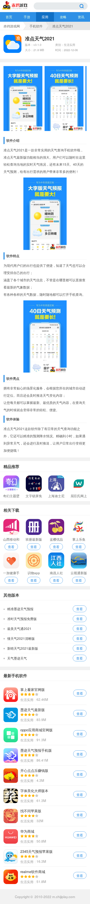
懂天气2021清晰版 (21, 638)
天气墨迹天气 (17, 658)
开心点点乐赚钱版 (44, 776)
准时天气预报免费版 (22, 618)
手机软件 (36, 25)
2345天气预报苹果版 (44, 856)
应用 (45, 16)
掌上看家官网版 (44, 695)
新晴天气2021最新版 (22, 648)
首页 (9, 16)
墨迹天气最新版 (44, 715)
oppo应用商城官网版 (44, 735)
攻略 (63, 16)
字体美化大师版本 (44, 796)
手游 (27, 16)
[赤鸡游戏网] (18, 5)
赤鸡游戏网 (11, 25)
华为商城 (44, 836)
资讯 (81, 16)
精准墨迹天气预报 (20, 608)
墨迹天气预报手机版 (44, 755)
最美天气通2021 (19, 628)
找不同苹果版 (44, 816)
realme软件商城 (44, 877)
